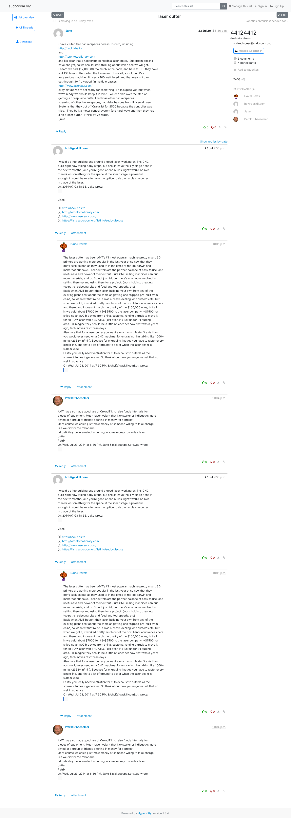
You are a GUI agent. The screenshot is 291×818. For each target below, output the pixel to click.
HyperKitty (145, 813)
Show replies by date (213, 141)
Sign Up (278, 6)
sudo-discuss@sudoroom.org (252, 43)
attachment (78, 233)
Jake (69, 30)
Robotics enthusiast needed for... (266, 21)
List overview (25, 17)
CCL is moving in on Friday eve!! (72, 21)
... (60, 191)
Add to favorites (248, 69)
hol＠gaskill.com (76, 148)
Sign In (262, 6)
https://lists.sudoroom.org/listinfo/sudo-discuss (92, 220)
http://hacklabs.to (70, 48)
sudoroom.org (20, 6)
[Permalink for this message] (225, 127)
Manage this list (241, 6)
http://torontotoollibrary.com (76, 56)
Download (25, 41)
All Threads (25, 27)
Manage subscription (250, 50)
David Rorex (78, 244)
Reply (62, 131)
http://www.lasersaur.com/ (75, 85)
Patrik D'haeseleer (77, 398)
